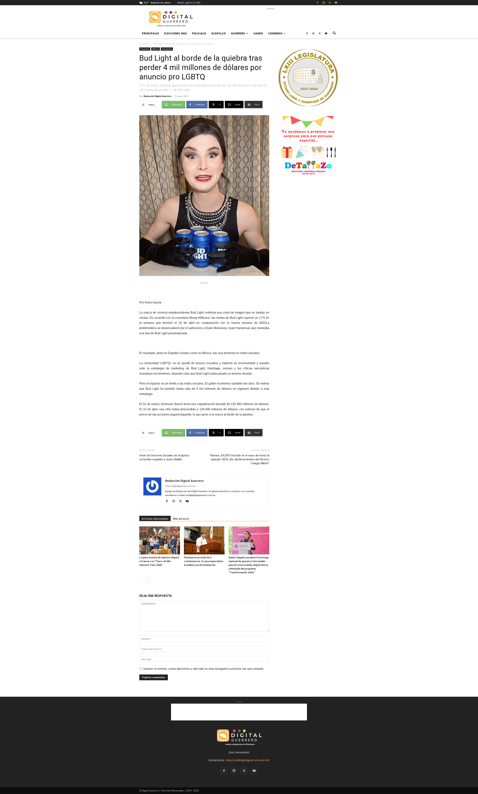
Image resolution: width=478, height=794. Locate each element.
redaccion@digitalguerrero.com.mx (247, 760)
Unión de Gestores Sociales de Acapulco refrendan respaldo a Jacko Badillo (164, 457)
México (155, 49)
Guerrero (238, 33)
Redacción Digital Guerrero (157, 96)
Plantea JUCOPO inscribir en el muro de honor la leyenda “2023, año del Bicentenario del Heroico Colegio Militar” (239, 459)
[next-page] (147, 580)
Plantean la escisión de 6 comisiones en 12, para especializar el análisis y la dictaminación (203, 561)
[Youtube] (336, 2)
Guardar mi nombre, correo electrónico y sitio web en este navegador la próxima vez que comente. (203, 668)
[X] (330, 2)
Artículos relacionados (155, 518)
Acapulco (218, 33)
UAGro (258, 33)
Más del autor (181, 518)
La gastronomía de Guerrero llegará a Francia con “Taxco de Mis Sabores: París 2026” (159, 561)
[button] (334, 33)
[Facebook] (317, 2)
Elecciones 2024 (175, 33)
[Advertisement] (271, 18)
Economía (144, 43)
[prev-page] (141, 580)
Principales (150, 33)
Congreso (275, 33)
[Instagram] (323, 2)
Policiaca (199, 33)
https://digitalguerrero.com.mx (180, 486)
